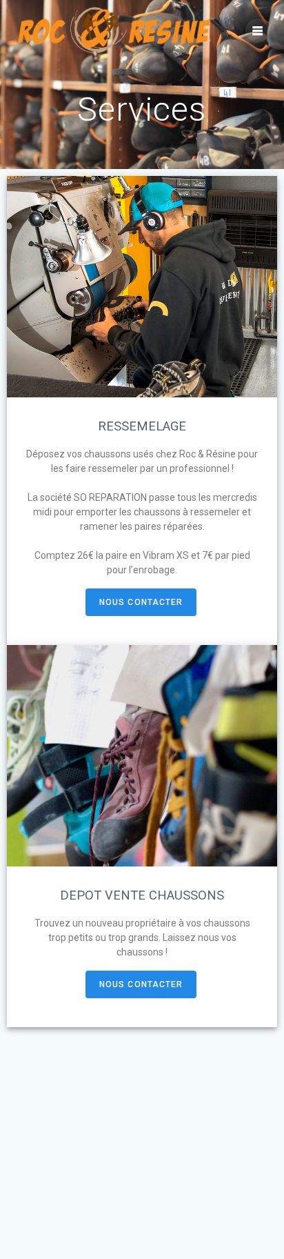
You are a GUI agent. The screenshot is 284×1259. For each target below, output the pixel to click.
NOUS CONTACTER (141, 602)
